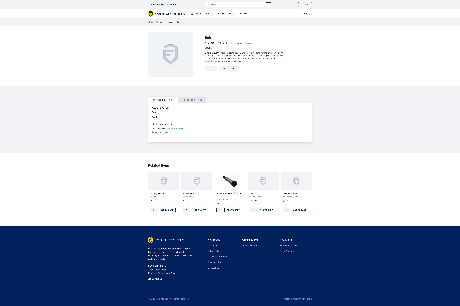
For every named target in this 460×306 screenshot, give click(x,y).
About (232, 14)
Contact (243, 14)
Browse (222, 14)
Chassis (170, 22)
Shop (150, 22)
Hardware (238, 43)
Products (160, 22)
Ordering (209, 14)
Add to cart (229, 68)
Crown (250, 43)
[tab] (163, 100)
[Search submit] (268, 4)
